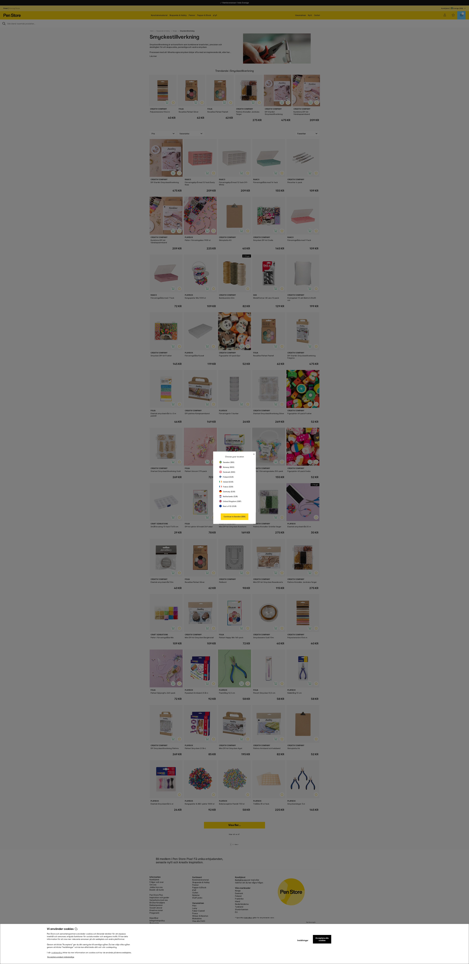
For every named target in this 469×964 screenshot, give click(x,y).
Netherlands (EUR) (230, 496)
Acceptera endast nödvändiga (60, 957)
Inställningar (302, 940)
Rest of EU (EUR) (229, 506)
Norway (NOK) (228, 467)
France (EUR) (228, 487)
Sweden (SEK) (228, 462)
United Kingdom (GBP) (232, 501)
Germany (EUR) (229, 492)
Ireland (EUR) (228, 482)
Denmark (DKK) (229, 472)
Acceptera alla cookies (322, 939)
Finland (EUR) (228, 477)
